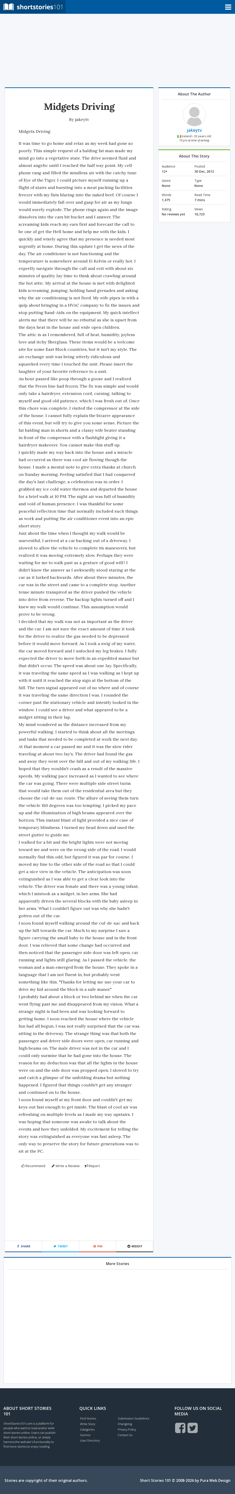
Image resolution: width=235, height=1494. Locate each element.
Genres (85, 1435)
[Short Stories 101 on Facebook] (180, 1427)
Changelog (125, 1424)
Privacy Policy (127, 1429)
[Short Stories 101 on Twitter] (193, 1427)
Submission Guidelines (133, 1418)
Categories (87, 1429)
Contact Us (125, 1435)
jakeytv (82, 119)
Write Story (87, 1424)
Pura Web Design (215, 1480)
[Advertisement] (117, 50)
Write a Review (68, 1165)
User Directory (90, 1440)
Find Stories (88, 1418)
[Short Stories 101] (33, 6)
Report (94, 1165)
